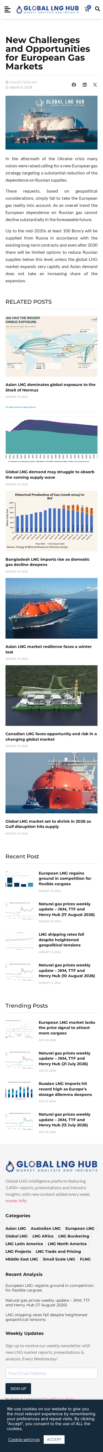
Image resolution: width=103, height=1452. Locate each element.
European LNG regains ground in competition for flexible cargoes (65, 878)
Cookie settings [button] (24, 1439)
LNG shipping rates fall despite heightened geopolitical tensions (61, 940)
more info (16, 1200)
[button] (74, 85)
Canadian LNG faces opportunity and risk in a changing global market (51, 736)
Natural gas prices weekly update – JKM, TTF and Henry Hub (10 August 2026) (67, 970)
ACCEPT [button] (54, 1439)
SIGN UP (18, 1388)
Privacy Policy (64, 1399)
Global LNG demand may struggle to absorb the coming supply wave (49, 474)
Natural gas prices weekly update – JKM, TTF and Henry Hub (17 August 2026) (67, 909)
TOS (45, 1399)
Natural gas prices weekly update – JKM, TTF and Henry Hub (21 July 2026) (64, 1058)
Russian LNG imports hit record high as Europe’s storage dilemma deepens (65, 1089)
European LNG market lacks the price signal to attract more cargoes (67, 1028)
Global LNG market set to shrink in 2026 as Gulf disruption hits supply (48, 824)
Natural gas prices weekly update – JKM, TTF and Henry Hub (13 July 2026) (64, 1119)
